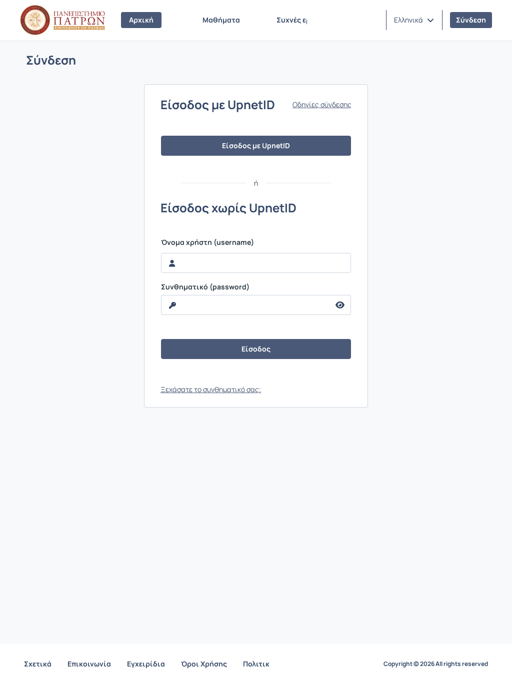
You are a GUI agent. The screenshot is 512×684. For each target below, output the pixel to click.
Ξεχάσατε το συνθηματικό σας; (210, 389)
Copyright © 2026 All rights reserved (436, 664)
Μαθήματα (221, 20)
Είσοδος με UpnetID (256, 145)
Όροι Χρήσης (204, 663)
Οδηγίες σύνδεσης (322, 105)
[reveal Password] (340, 305)
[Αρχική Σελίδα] (62, 20)
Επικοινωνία (89, 663)
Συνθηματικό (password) (205, 287)
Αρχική (141, 20)
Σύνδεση (471, 20)
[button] (414, 20)
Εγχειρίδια (146, 663)
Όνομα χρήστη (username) (207, 242)
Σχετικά (38, 663)
